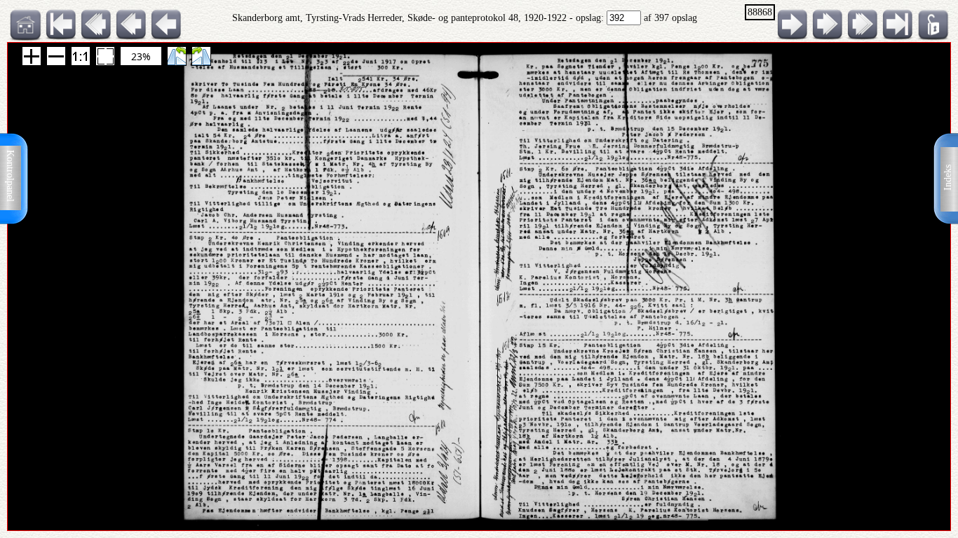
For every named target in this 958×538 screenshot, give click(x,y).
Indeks (948, 178)
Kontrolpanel (10, 176)
